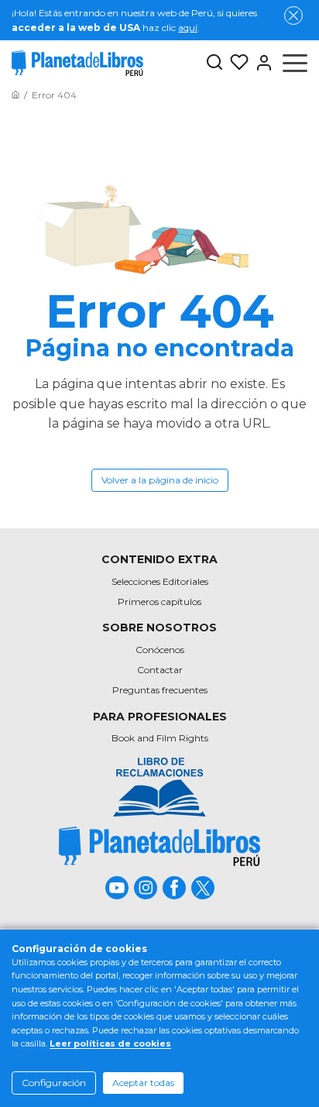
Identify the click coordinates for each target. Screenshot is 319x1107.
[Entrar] (261, 62)
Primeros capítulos (159, 601)
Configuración (54, 1082)
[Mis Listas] (236, 62)
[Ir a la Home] (15, 95)
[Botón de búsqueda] (214, 63)
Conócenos (159, 649)
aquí (187, 27)
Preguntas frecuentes (160, 690)
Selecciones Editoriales (159, 581)
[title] (159, 846)
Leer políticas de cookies (110, 1043)
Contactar (160, 670)
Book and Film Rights (159, 738)
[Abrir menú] (295, 63)
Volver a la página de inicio (159, 480)
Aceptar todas (143, 1082)
